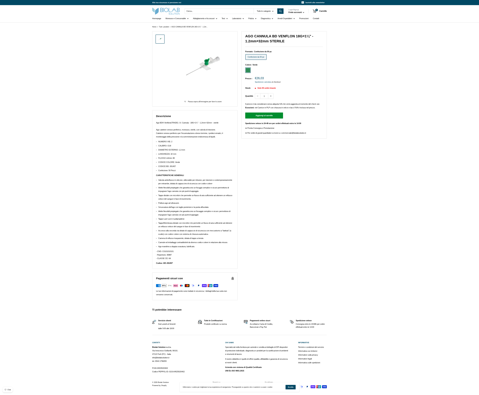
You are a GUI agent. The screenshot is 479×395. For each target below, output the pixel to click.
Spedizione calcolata (263, 82)
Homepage (156, 18)
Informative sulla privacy (308, 355)
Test (223, 18)
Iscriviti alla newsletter (315, 2)
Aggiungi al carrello (264, 115)
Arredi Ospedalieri (285, 18)
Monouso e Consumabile (176, 18)
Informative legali (305, 359)
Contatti (316, 18)
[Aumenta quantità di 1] (270, 96)
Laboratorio (236, 18)
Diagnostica (265, 18)
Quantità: (249, 96)
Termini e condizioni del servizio (311, 347)
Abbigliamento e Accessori (204, 18)
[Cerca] (280, 11)
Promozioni (303, 18)
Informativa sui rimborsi (307, 351)
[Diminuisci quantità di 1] (257, 96)
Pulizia (251, 18)
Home (154, 27)
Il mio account (295, 12)
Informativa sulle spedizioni (309, 363)
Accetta (290, 387)
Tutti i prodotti (164, 27)
